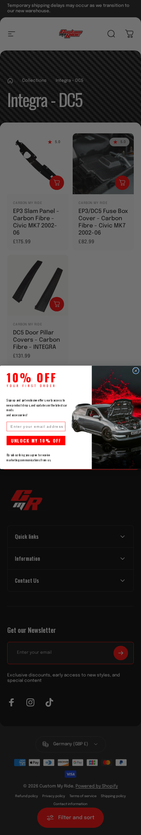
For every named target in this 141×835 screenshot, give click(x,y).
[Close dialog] (136, 371)
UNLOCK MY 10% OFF (36, 441)
